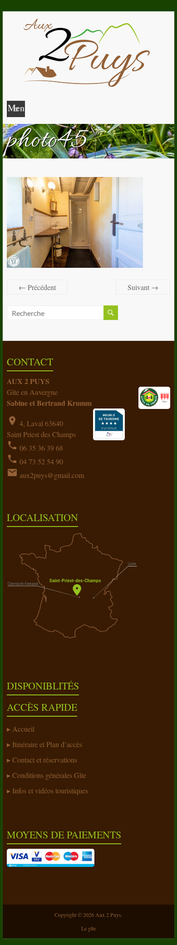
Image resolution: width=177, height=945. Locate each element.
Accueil (23, 728)
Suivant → (143, 287)
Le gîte (88, 928)
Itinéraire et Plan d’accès (47, 744)
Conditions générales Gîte (49, 775)
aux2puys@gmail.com (52, 475)
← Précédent (37, 287)
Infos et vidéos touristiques (50, 790)
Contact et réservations (44, 759)
